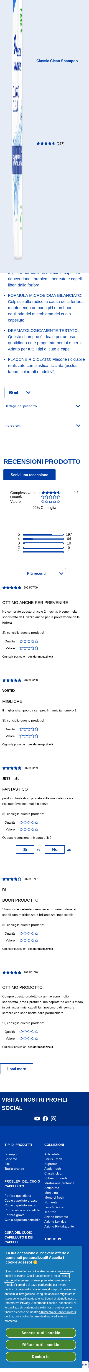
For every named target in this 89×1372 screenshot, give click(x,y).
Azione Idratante (56, 1217)
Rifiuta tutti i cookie (40, 1344)
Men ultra (51, 1193)
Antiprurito (51, 1188)
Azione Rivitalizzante (59, 1226)
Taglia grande (14, 1169)
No (55, 849)
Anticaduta (52, 1154)
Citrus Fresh (53, 1159)
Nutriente (51, 1202)
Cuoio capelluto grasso (21, 1201)
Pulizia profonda (56, 1178)
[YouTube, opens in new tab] (37, 1120)
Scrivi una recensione (29, 474)
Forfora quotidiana (18, 1196)
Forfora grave (14, 1215)
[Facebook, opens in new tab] (45, 1120)
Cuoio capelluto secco (20, 1205)
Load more (16, 1068)
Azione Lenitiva (55, 1222)
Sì (25, 849)
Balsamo (11, 1159)
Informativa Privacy (17, 1303)
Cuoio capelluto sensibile (22, 1220)
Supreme (51, 1164)
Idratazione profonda (59, 1183)
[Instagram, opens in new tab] (53, 1120)
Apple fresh (52, 1169)
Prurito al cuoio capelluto (22, 1210)
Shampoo (11, 1154)
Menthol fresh (54, 1198)
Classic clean (53, 1173)
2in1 (8, 1164)
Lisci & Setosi (54, 1207)
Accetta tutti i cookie (41, 1332)
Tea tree (50, 1212)
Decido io (41, 1356)
